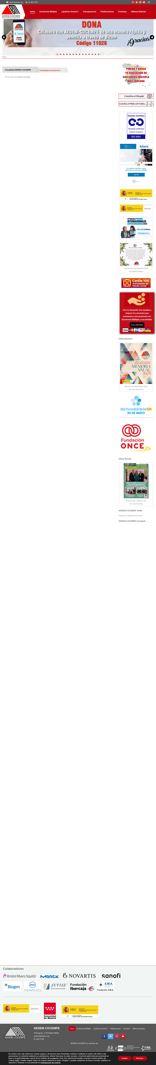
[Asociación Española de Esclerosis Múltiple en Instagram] (116, 1036)
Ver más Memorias (136, 389)
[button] (57, 54)
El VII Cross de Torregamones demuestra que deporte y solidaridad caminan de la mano (101, 37)
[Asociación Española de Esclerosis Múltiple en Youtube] (123, 1036)
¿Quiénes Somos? (100, 1029)
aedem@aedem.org (41, 1036)
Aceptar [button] (125, 1058)
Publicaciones (115, 1029)
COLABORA (137, 325)
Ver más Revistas (136, 504)
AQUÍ (17, 1060)
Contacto (126, 1029)
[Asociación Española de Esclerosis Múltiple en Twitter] (110, 1036)
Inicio (72, 1029)
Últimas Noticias (138, 1029)
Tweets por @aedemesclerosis (130, 516)
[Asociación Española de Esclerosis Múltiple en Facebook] (104, 1036)
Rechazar (139, 1058)
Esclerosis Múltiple (84, 1029)
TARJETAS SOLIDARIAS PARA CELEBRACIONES (136, 269)
